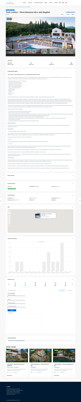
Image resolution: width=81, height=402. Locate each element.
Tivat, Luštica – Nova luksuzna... (46, 213)
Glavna (24, 2)
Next (72, 284)
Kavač (9, 361)
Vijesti (45, 2)
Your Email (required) (11, 302)
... (46, 370)
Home (7, 6)
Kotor (11, 361)
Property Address (11, 183)
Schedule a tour (11, 279)
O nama (50, 2)
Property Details (11, 195)
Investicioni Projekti (38, 2)
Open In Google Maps (11, 188)
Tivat (8, 14)
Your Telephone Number (12, 306)
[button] (41, 220)
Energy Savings (11, 175)
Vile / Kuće (11, 6)
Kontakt (55, 2)
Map (8, 207)
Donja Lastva (33, 361)
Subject (9, 299)
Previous (9, 284)
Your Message (10, 312)
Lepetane (56, 361)
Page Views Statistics (12, 238)
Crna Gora (30, 2)
